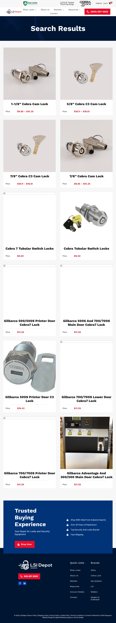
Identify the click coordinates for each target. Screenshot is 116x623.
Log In (105, 3)
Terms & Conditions (77, 615)
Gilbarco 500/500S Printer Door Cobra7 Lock (29, 323)
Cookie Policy (65, 615)
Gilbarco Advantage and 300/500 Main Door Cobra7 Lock (86, 475)
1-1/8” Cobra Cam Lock (29, 104)
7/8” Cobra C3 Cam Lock (29, 176)
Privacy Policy (54, 615)
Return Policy (32, 615)
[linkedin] (24, 583)
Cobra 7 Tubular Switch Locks (30, 248)
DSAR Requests (106, 615)
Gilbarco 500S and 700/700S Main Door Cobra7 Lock (86, 323)
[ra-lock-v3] (30, 2)
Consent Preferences (92, 615)
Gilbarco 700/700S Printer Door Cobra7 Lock (29, 475)
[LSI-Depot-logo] (13, 10)
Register (99, 3)
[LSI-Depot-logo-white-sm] (35, 561)
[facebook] (20, 583)
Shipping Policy (43, 615)
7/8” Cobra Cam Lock (86, 176)
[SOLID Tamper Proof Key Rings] (67, 2)
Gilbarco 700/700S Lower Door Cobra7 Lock (86, 399)
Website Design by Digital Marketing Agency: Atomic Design (62, 617)
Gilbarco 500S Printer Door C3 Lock (29, 399)
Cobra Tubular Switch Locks (86, 248)
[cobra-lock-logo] (85, 2)
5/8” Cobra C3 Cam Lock (86, 104)
